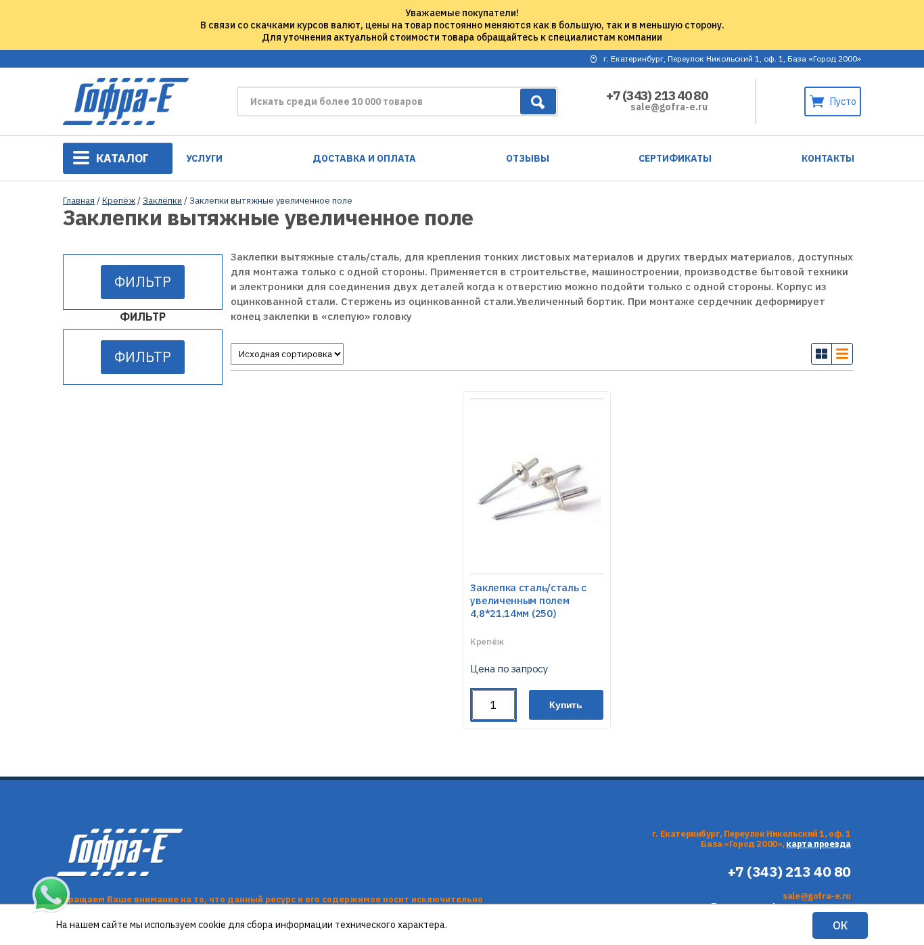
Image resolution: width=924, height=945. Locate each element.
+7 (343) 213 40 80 (657, 95)
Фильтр (142, 282)
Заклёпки (162, 200)
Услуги (204, 158)
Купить (565, 704)
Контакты (828, 158)
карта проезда (818, 844)
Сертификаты (675, 158)
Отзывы (527, 158)
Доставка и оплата (364, 158)
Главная (79, 200)
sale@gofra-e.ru (669, 107)
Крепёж (118, 200)
